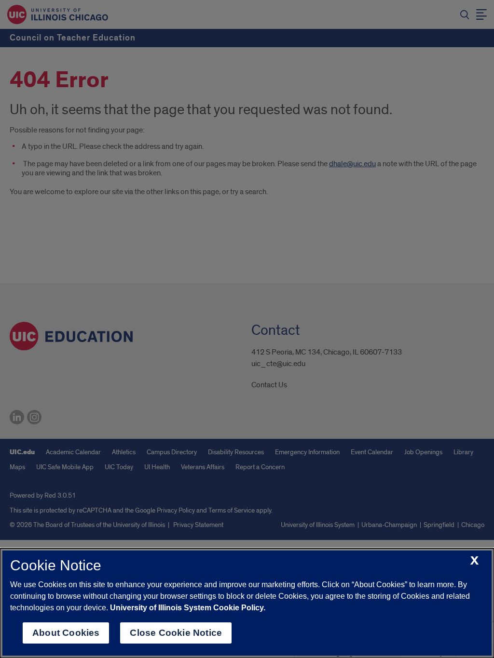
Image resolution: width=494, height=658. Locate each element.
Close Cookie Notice (176, 633)
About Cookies (65, 633)
